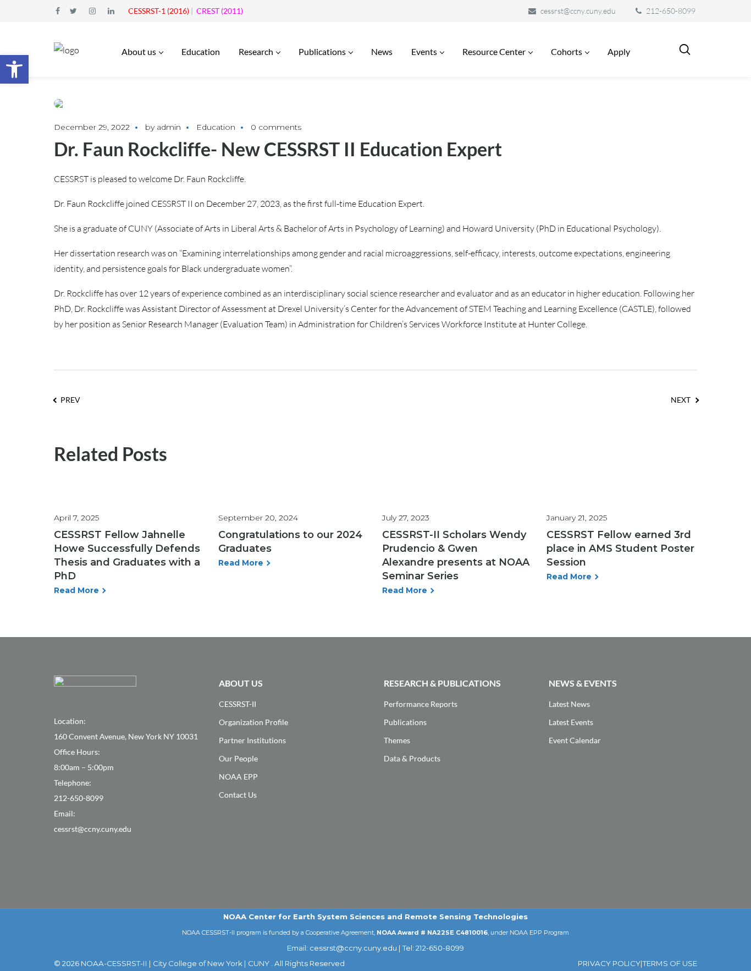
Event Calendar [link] (575, 740)
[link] (14, 69)
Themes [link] (397, 740)
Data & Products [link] (412, 758)
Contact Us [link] (238, 794)
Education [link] (215, 127)
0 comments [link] (276, 127)
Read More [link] (76, 590)
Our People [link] (238, 758)
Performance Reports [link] (420, 704)
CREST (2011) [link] (219, 10)
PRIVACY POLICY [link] (609, 963)
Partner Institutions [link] (252, 740)
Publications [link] (405, 722)
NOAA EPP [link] (238, 776)
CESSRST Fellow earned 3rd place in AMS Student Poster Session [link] (620, 548)
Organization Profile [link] (253, 722)
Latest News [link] (569, 704)
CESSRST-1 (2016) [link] (158, 10)
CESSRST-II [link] (237, 704)
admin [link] (169, 127)
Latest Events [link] (571, 722)
